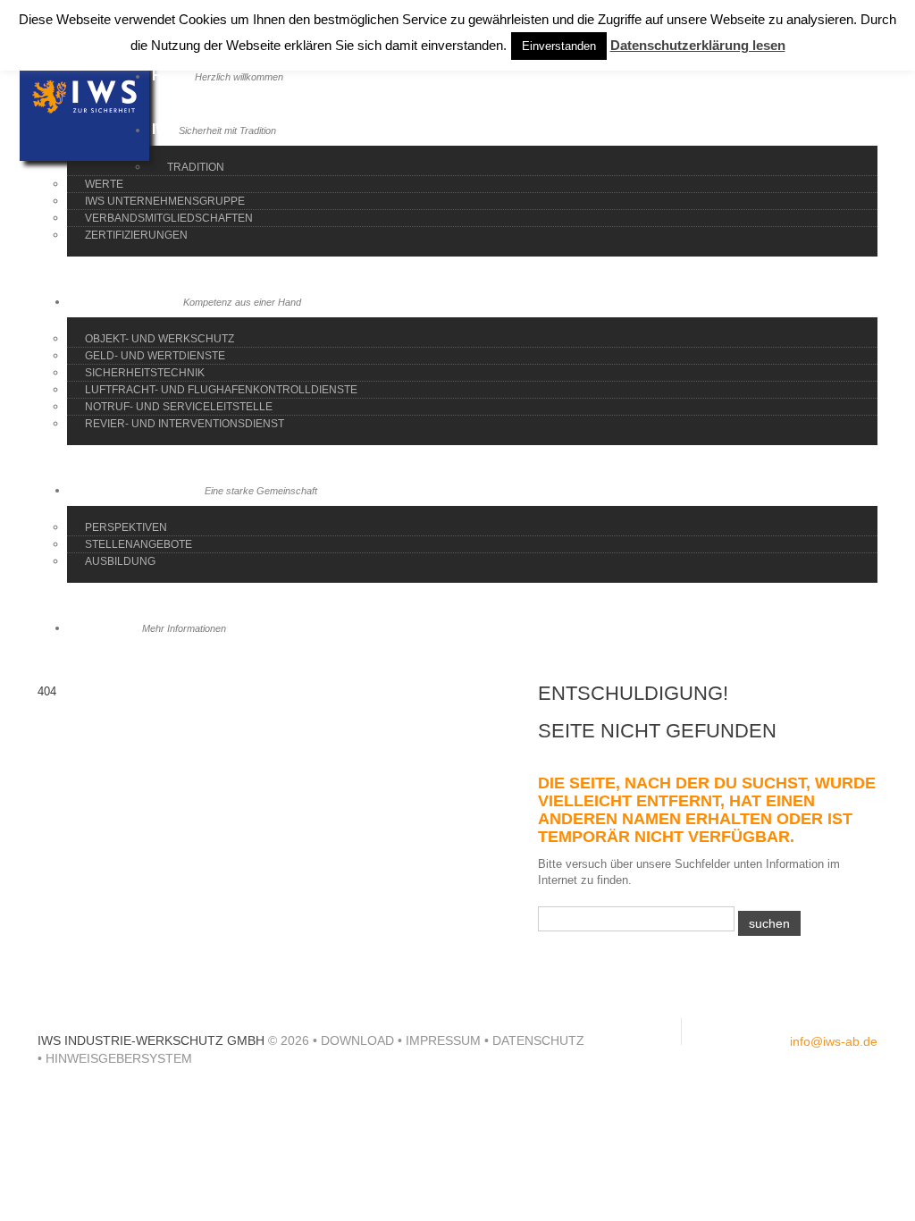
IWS (214, 129)
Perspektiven (126, 527)
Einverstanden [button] (559, 46)
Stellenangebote (138, 544)
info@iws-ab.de (833, 1041)
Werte (104, 184)
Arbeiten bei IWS (194, 489)
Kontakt (148, 627)
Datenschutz (538, 1040)
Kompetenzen (186, 300)
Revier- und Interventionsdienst (184, 423)
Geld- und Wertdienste (155, 355)
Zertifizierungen (136, 235)
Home (217, 75)
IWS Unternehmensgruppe (165, 201)
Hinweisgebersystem (119, 1058)
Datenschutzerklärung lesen (697, 45)
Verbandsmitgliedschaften (169, 218)
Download (357, 1040)
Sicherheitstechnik (145, 372)
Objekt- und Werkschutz (159, 339)
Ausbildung (120, 561)
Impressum (443, 1040)
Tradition (195, 167)
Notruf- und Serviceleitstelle (179, 406)
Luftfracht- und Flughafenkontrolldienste (221, 389)
